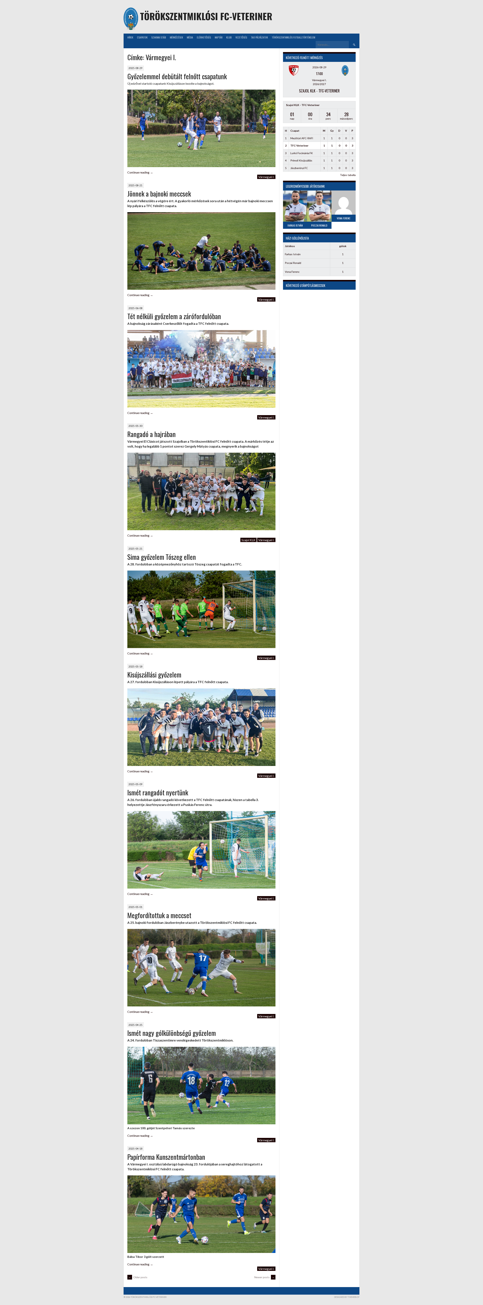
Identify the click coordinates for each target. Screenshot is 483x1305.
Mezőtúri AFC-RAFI (301, 138)
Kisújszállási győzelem (154, 674)
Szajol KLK (248, 540)
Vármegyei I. (266, 177)
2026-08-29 (319, 67)
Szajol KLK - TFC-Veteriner (319, 91)
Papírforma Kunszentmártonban (166, 1157)
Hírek (130, 37)
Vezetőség (241, 37)
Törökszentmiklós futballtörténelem (293, 37)
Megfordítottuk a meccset (159, 915)
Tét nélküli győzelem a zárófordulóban (174, 316)
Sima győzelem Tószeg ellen (161, 557)
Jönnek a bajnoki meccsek (159, 193)
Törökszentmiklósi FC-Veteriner (206, 16)
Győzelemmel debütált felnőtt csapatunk (177, 76)
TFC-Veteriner (299, 145)
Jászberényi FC (299, 168)
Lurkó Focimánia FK (301, 153)
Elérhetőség (204, 37)
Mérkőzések (176, 37)
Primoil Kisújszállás (301, 160)
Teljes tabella (348, 175)
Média (190, 37)
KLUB (229, 37)
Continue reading (140, 172)
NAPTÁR (218, 37)
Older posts (137, 1277)
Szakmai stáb (158, 37)
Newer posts (264, 1277)
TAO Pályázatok (259, 37)
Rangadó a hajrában (151, 434)
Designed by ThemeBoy (346, 1297)
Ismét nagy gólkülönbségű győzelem (171, 1033)
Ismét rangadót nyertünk (157, 792)
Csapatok (142, 37)
